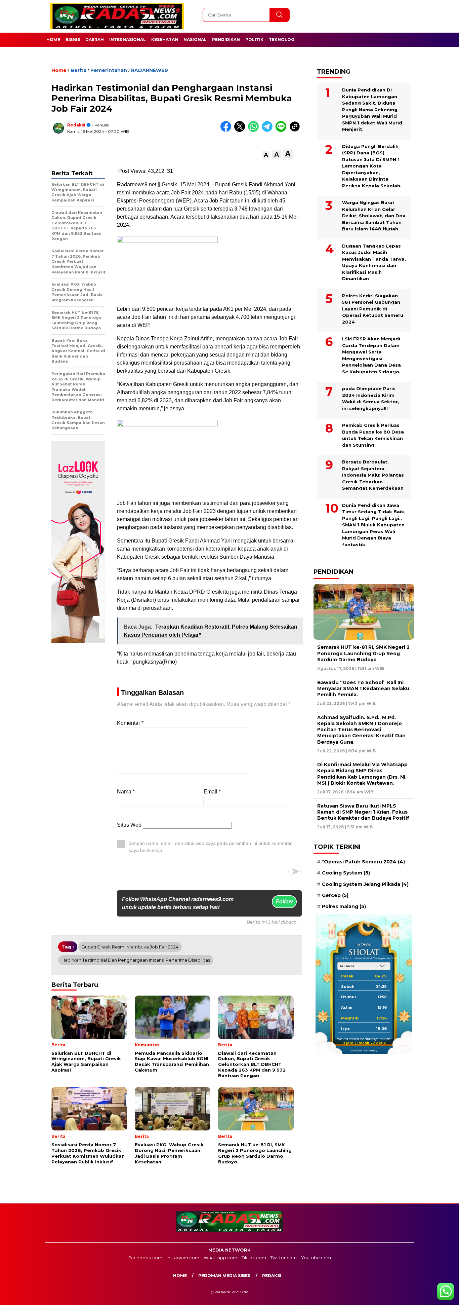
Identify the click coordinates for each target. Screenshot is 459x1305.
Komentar (130, 723)
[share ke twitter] (241, 130)
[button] (266, 155)
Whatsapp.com (220, 1257)
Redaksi (76, 124)
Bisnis (73, 39)
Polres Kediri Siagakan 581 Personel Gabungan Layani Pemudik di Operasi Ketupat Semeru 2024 (372, 309)
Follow (284, 901)
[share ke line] (282, 130)
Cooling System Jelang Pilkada (365, 884)
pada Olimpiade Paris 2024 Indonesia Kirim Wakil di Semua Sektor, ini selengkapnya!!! (370, 398)
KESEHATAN (164, 39)
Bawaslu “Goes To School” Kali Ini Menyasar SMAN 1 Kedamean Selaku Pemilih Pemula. (363, 688)
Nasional (195, 39)
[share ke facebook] (227, 130)
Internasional (127, 39)
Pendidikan (226, 39)
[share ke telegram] (269, 130)
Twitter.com (283, 1257)
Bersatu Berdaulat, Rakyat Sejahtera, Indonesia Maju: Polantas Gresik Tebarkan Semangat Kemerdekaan (373, 475)
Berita (78, 70)
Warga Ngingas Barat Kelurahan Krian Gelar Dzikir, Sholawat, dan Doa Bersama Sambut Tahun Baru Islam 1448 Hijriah (374, 215)
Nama (126, 791)
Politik (254, 39)
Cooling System (346, 873)
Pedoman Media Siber (224, 1275)
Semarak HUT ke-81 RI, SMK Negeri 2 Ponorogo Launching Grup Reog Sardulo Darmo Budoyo (363, 653)
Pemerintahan (108, 70)
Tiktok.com (254, 1257)
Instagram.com (183, 1257)
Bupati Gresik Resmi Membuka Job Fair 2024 (130, 946)
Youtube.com (316, 1257)
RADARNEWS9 (149, 70)
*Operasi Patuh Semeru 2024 (363, 862)
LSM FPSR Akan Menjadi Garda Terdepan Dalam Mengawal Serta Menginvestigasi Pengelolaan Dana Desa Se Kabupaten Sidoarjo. (371, 355)
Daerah (94, 39)
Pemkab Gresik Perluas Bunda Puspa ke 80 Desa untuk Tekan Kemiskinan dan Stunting (373, 435)
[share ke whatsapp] (255, 130)
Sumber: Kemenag (364, 1050)
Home (53, 39)
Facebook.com (145, 1257)
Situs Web (129, 825)
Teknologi (282, 39)
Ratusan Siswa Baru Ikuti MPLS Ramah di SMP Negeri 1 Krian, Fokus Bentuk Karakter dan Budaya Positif (363, 812)
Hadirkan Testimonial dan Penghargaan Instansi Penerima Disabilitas (135, 960)
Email (212, 791)
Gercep (335, 895)
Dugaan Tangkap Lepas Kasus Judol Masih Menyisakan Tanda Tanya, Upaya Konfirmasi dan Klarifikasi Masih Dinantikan (374, 262)
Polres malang (344, 906)
